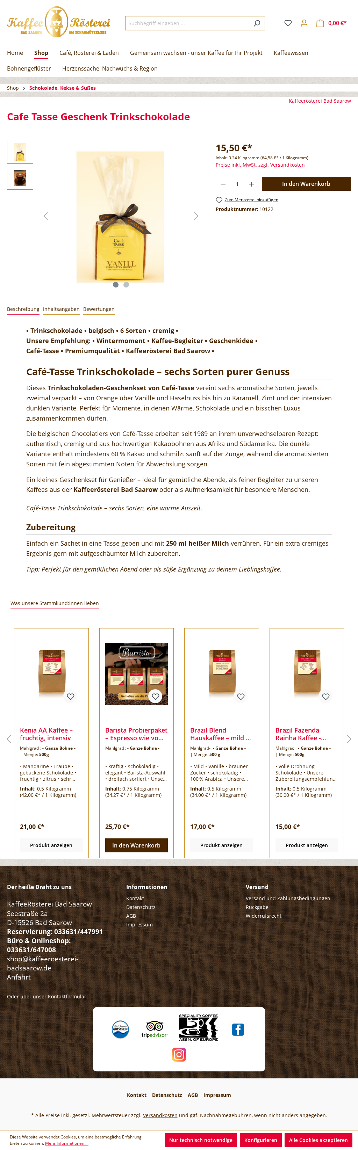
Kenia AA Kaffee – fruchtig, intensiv (46, 734)
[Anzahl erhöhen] (251, 184)
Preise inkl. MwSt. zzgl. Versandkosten (260, 164)
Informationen (146, 887)
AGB (131, 915)
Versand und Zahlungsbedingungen (288, 898)
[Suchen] (257, 23)
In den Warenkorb (306, 184)
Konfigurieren (260, 1140)
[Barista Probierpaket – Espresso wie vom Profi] (136, 674)
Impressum (139, 924)
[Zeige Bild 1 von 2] (116, 285)
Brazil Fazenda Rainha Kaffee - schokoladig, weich (303, 734)
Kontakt (135, 898)
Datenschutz (141, 907)
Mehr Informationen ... (66, 1143)
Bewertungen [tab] (99, 309)
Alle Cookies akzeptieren (318, 1140)
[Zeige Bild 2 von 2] (126, 285)
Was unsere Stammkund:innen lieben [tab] (54, 603)
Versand (257, 887)
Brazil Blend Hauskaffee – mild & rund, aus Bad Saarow (220, 734)
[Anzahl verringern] (223, 184)
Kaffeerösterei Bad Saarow (320, 100)
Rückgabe (257, 907)
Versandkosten (160, 1115)
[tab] (23, 309)
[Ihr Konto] (304, 23)
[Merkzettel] (288, 23)
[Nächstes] (196, 216)
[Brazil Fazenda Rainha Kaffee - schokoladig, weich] (306, 674)
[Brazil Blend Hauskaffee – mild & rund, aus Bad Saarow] (221, 674)
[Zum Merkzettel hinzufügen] (70, 696)
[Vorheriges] (45, 216)
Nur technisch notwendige (200, 1140)
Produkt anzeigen (51, 845)
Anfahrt (19, 977)
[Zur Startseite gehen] (58, 21)
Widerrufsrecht (263, 915)
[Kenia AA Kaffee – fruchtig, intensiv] (51, 674)
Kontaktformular (67, 996)
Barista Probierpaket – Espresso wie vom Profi (136, 734)
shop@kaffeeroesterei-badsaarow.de (42, 963)
